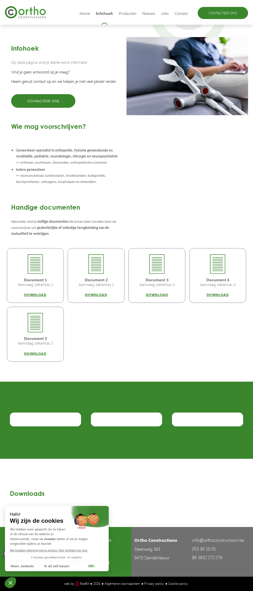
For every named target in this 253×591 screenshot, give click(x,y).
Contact (181, 13)
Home (85, 13)
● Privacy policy (152, 583)
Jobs (165, 13)
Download (35, 294)
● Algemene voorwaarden (121, 583)
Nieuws (148, 13)
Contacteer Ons (223, 13)
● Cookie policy (176, 583)
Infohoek (104, 13)
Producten (127, 13)
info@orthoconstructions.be (218, 540)
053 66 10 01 (204, 549)
